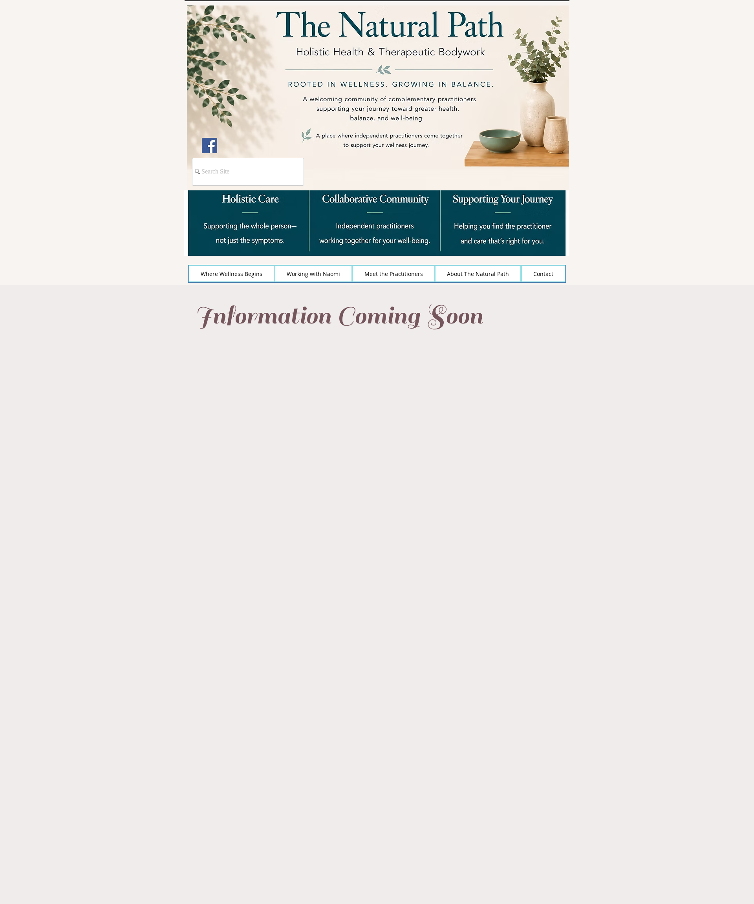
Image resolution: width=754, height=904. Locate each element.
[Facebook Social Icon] (209, 145)
